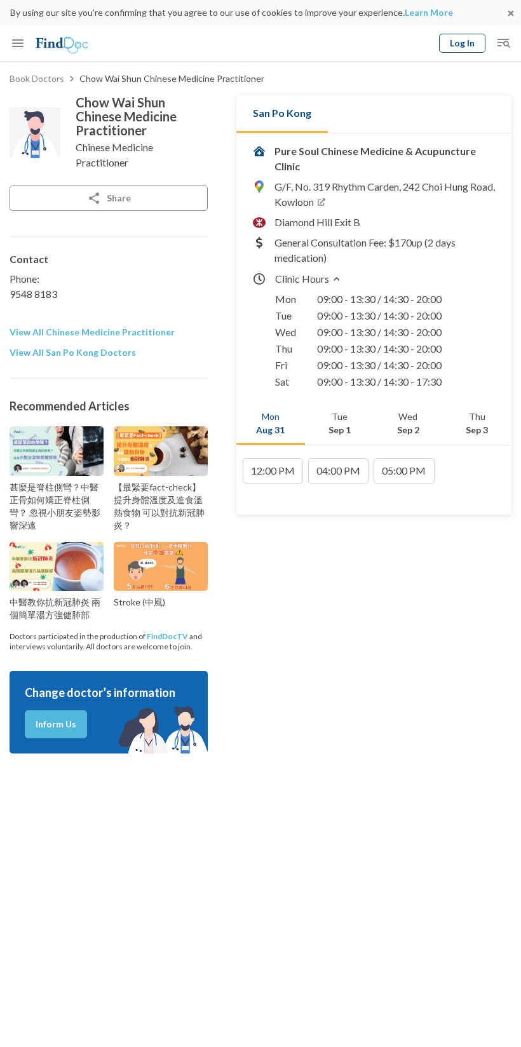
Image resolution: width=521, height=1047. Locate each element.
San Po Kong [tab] (282, 113)
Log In (462, 42)
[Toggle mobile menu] (18, 43)
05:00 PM (404, 470)
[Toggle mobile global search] (503, 43)
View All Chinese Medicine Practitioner (92, 332)
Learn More (429, 12)
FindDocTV (167, 636)
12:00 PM (273, 470)
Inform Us (56, 724)
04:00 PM (338, 470)
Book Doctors (37, 78)
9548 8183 (33, 294)
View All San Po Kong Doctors (73, 352)
